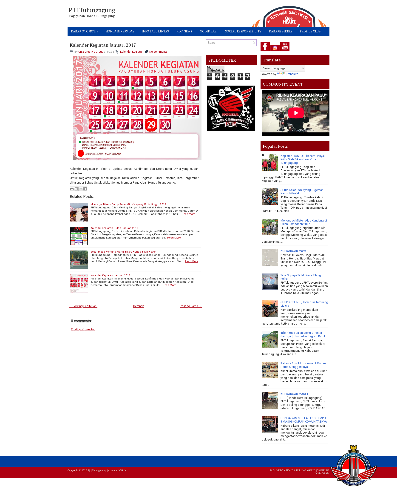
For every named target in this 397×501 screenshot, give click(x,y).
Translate (292, 74)
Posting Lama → (191, 306)
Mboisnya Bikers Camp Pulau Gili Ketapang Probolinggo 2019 (128, 204)
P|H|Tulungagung (92, 10)
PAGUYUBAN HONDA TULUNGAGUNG (292, 470)
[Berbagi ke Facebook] (85, 189)
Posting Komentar (83, 329)
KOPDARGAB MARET (294, 394)
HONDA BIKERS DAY (120, 31)
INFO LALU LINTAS (155, 31)
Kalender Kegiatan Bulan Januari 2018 (115, 228)
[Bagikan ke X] (80, 189)
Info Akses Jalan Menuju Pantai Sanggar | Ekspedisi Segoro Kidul (303, 334)
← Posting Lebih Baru (83, 306)
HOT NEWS (184, 31)
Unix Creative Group (90, 51)
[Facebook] (265, 51)
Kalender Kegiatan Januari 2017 (103, 45)
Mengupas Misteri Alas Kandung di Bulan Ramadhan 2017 (304, 222)
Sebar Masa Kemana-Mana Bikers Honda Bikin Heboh (123, 251)
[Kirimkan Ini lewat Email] (72, 189)
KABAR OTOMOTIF (84, 31)
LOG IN (122, 470)
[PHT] (354, 466)
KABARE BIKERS (280, 31)
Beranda (138, 306)
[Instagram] (275, 51)
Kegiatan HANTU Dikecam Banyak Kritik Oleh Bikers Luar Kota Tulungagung (303, 159)
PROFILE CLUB (310, 31)
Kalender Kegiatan (131, 51)
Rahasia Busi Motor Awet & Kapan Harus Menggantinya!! (303, 365)
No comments (158, 51)
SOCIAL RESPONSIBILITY (243, 31)
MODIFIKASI (209, 31)
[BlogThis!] (76, 189)
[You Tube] (284, 51)
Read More (188, 214)
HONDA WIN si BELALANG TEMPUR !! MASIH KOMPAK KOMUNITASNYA (304, 419)
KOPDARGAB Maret (293, 251)
